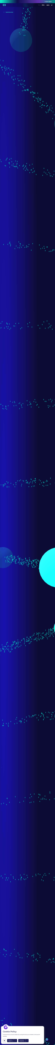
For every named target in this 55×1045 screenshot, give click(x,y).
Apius (47, 5)
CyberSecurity (9, 12)
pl (51, 5)
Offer (43, 5)
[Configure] (4, 1040)
